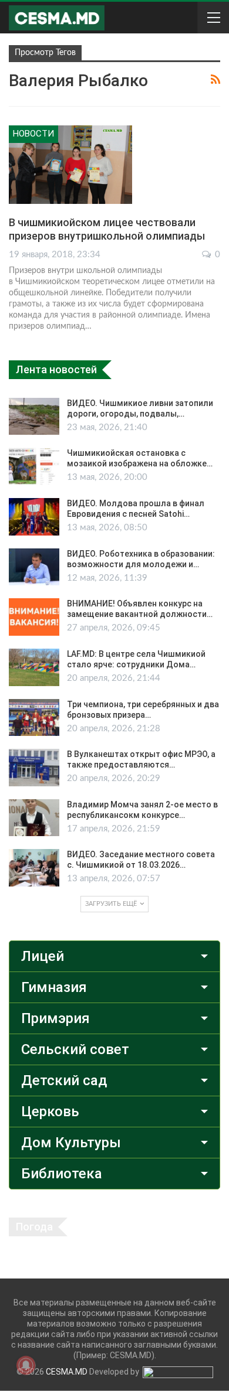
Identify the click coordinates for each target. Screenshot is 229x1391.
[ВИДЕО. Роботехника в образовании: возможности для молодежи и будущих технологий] (34, 567)
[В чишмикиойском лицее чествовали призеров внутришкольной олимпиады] (70, 164)
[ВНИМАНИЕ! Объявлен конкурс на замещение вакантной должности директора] (34, 617)
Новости (33, 133)
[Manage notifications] (25, 1365)
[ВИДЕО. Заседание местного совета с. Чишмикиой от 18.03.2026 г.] (34, 868)
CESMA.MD (66, 1371)
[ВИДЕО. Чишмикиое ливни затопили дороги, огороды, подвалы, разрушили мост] (34, 416)
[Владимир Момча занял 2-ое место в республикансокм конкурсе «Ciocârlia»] (34, 818)
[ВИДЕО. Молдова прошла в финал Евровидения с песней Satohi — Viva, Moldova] (34, 517)
